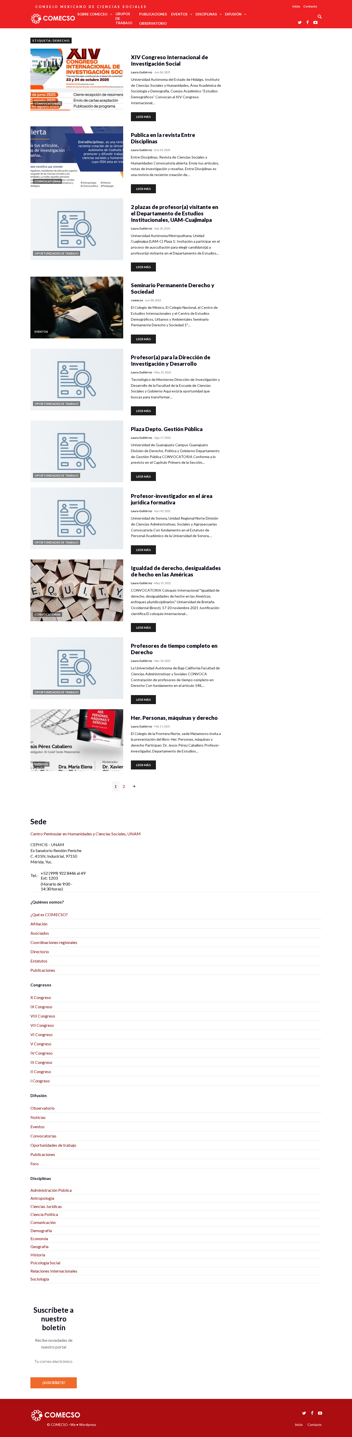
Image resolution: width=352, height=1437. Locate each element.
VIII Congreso (42, 1015)
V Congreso (40, 1043)
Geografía (39, 1246)
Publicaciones (42, 970)
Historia (37, 1254)
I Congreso (40, 1080)
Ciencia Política (44, 1214)
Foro (34, 1163)
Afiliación (38, 923)
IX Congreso (41, 1006)
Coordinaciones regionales (53, 942)
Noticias (38, 1117)
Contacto (310, 6)
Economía (39, 1238)
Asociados (39, 933)
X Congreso (40, 997)
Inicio (296, 6)
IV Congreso (41, 1052)
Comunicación (43, 1222)
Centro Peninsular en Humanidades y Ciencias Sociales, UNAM (85, 833)
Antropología (42, 1198)
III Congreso (41, 1062)
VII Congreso (42, 1025)
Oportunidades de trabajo (53, 1145)
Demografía (41, 1230)
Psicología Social (45, 1262)
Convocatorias (43, 1135)
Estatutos (38, 960)
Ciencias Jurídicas (46, 1206)
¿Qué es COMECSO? (49, 914)
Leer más (143, 117)
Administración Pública (51, 1190)
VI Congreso (41, 1034)
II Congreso (40, 1071)
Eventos (37, 1126)
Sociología (39, 1278)
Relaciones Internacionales (53, 1270)
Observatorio (42, 1108)
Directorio (39, 951)
